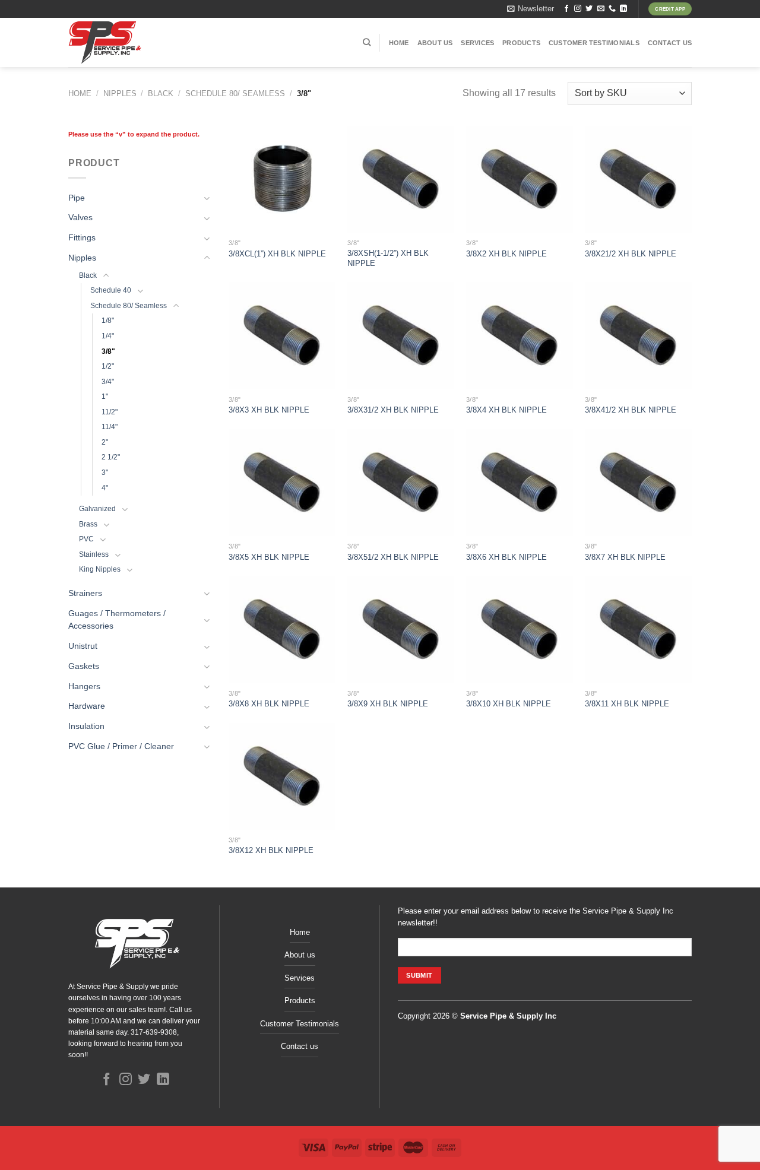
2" (105, 442)
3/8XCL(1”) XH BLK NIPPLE (277, 253)
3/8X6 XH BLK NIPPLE (506, 557)
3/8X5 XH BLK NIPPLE (269, 557)
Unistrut (82, 646)
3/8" (108, 351)
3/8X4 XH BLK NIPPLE (506, 409)
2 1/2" (111, 457)
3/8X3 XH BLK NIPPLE (269, 409)
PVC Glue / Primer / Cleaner (121, 746)
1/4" (108, 336)
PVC (86, 539)
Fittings (82, 237)
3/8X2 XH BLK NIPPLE (506, 253)
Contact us (670, 42)
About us (435, 42)
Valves (80, 217)
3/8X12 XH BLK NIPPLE (271, 850)
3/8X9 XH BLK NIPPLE (387, 703)
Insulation (86, 726)
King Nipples (100, 569)
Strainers (85, 593)
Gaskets (83, 666)
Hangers (84, 686)
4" (105, 488)
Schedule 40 (110, 290)
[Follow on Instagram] (577, 9)
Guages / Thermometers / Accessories (117, 620)
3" (105, 472)
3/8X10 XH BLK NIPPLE (508, 703)
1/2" (108, 366)
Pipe (76, 198)
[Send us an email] (600, 9)
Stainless (94, 554)
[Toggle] (207, 198)
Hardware (86, 706)
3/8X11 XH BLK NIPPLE (627, 703)
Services (477, 42)
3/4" (108, 382)
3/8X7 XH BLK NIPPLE (625, 557)
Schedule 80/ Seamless (235, 93)
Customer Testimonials (594, 42)
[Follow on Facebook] (566, 9)
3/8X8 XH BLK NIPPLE (269, 703)
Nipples (120, 93)
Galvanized (97, 509)
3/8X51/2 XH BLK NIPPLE (393, 557)
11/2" (110, 412)
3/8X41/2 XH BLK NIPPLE (630, 409)
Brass (88, 524)
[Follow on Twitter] (589, 9)
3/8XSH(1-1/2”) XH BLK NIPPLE (388, 258)
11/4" (110, 427)
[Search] (366, 42)
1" (105, 396)
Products (521, 42)
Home (399, 42)
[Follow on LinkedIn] (623, 9)
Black (160, 93)
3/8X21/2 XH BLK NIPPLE (630, 253)
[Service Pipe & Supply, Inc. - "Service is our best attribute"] (138, 42)
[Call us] (612, 9)
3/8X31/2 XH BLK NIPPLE (393, 409)
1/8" (108, 320)
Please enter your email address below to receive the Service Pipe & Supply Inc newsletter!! (535, 916)
